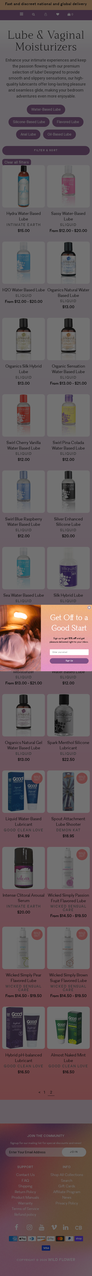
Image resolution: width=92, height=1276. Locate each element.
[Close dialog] (89, 607)
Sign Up (69, 661)
